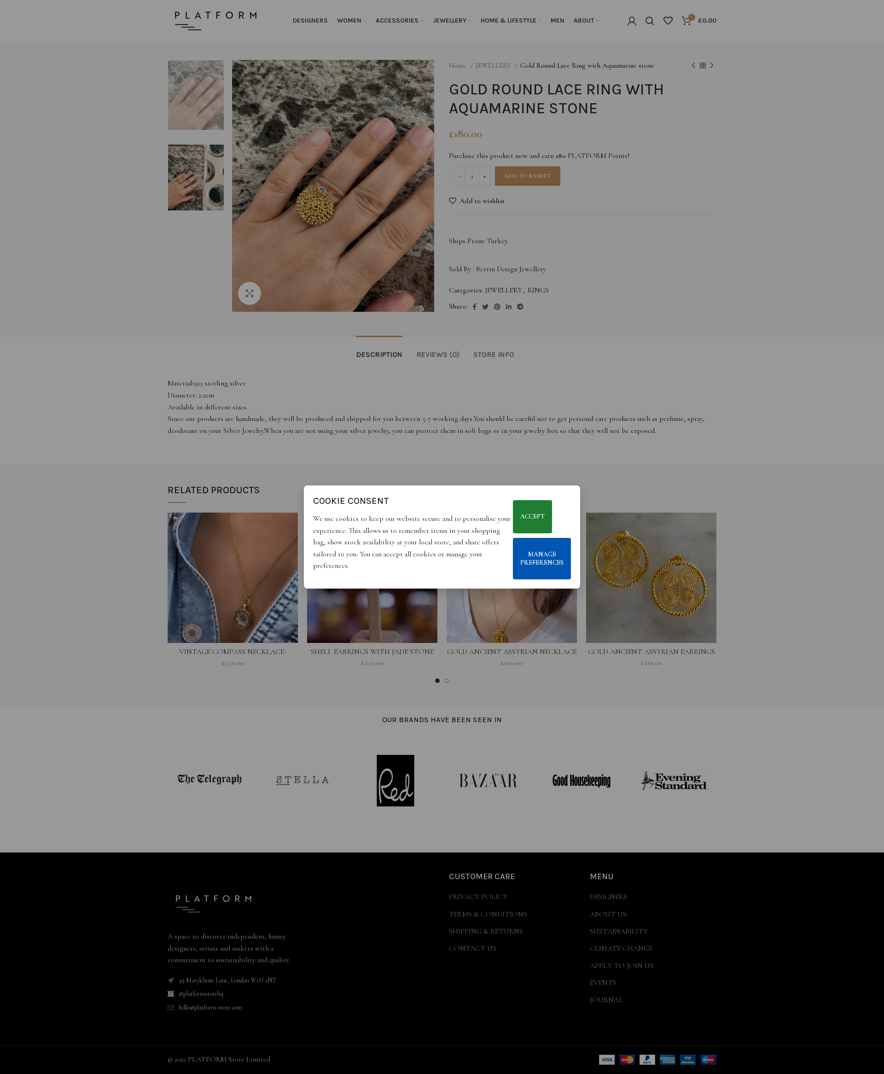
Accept (532, 516)
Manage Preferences (542, 558)
